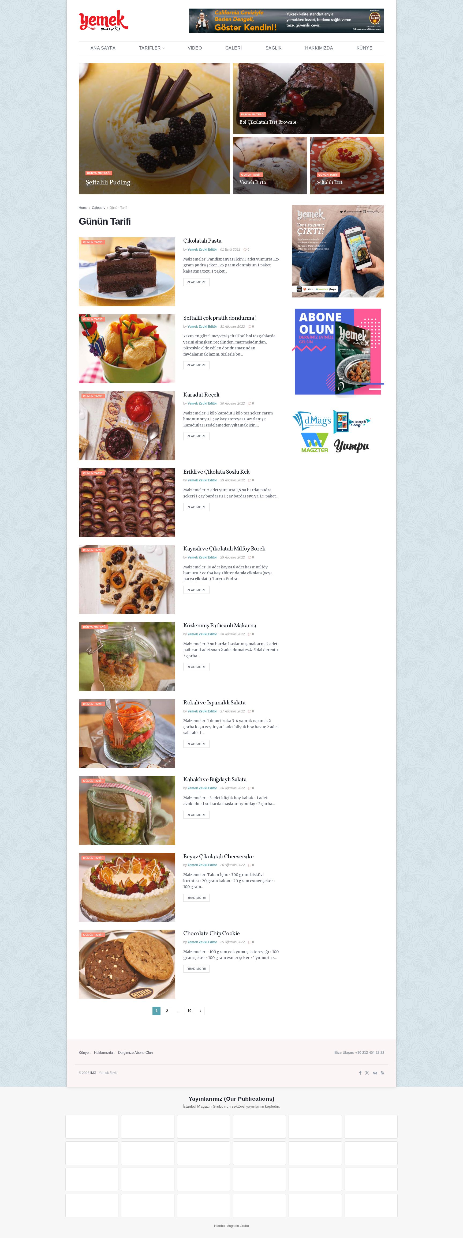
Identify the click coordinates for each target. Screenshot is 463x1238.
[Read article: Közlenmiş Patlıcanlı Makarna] (127, 656)
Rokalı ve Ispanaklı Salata (214, 703)
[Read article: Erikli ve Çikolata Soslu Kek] (127, 502)
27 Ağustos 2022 (232, 711)
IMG (93, 1073)
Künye (365, 48)
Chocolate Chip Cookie (211, 934)
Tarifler (150, 48)
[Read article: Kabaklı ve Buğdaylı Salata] (127, 810)
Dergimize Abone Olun (135, 1053)
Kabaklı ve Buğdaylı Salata (215, 780)
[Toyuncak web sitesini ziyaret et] (315, 1179)
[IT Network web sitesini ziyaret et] (91, 1205)
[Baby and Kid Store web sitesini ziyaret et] (371, 1179)
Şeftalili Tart (329, 182)
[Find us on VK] (375, 1073)
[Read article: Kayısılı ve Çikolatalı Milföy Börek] (127, 579)
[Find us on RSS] (382, 1073)
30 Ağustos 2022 (232, 403)
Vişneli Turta (253, 182)
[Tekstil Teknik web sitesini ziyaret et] (259, 1153)
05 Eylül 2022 (132, 193)
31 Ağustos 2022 (232, 327)
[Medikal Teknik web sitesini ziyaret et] (259, 1127)
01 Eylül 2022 (230, 249)
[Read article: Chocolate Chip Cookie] (127, 964)
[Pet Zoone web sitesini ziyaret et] (371, 1205)
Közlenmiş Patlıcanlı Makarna (219, 626)
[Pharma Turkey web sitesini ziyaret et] (203, 1127)
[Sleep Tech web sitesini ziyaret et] (91, 1179)
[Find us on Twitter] (367, 1073)
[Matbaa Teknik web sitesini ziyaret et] (147, 1205)
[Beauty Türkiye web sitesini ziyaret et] (91, 1127)
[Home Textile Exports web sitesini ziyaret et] (203, 1179)
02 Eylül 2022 (327, 193)
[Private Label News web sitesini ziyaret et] (147, 1127)
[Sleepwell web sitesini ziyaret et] (371, 1153)
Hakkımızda (319, 48)
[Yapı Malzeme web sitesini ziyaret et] (203, 1205)
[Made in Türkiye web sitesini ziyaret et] (315, 1205)
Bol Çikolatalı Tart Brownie (268, 122)
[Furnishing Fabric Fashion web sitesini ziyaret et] (259, 1179)
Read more (198, 282)
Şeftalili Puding (107, 182)
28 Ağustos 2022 (232, 634)
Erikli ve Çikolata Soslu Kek (216, 472)
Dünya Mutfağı (99, 173)
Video (195, 48)
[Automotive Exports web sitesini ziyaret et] (259, 1205)
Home (83, 208)
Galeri (233, 48)
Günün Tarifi (251, 174)
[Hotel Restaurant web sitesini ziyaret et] (371, 1127)
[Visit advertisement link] (286, 21)
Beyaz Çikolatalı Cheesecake (218, 857)
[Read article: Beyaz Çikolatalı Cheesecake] (127, 887)
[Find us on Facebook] (360, 1073)
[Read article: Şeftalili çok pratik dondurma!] (127, 348)
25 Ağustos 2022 (232, 942)
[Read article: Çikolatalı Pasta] (127, 271)
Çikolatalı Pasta (202, 241)
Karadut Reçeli (201, 395)
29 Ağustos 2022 (232, 480)
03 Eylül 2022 (250, 193)
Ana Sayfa (103, 48)
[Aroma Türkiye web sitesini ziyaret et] (203, 1153)
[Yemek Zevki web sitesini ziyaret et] (315, 1127)
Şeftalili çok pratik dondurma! (219, 318)
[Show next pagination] (201, 1011)
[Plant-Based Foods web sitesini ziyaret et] (147, 1153)
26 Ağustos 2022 (232, 788)
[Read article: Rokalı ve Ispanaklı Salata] (127, 733)
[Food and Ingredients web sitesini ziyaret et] (91, 1153)
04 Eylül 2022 (250, 132)
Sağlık (274, 48)
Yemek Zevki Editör (104, 193)
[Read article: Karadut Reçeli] (127, 425)
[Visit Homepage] (103, 21)
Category (98, 208)
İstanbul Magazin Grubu (231, 1226)
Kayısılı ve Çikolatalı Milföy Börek (224, 549)
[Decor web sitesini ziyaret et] (147, 1179)
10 (189, 1011)
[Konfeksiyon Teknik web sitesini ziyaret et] (315, 1153)
